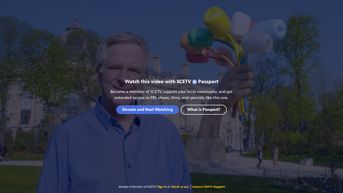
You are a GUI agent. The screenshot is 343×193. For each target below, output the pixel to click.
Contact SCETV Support (208, 186)
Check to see (180, 186)
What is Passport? (203, 109)
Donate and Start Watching (147, 109)
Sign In (162, 186)
